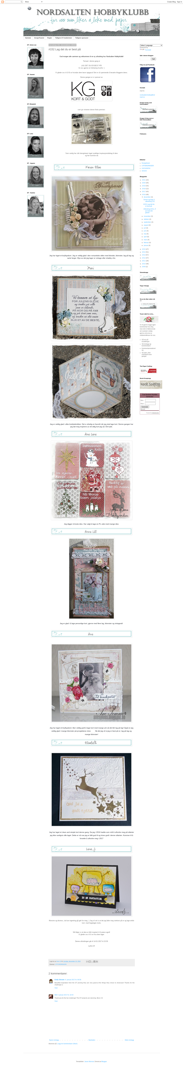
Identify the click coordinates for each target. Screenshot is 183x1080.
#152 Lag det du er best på (148, 205)
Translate (148, 50)
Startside (28, 38)
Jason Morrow (89, 1061)
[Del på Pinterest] (97, 961)
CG (56, 995)
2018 (144, 189)
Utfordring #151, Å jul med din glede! (149, 211)
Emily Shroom (59, 980)
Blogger (104, 1061)
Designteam (146, 163)
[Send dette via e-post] (87, 961)
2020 (144, 183)
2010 (144, 264)
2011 (144, 261)
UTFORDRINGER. (61, 964)
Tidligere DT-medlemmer (63, 38)
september (147, 222)
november (147, 216)
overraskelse (146, 168)
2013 (144, 255)
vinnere (144, 171)
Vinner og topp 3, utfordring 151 (149, 200)
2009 (144, 267)
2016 (144, 194)
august (146, 225)
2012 (144, 258)
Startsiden (91, 1040)
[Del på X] (92, 961)
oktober (146, 219)
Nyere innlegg (54, 1040)
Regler (49, 38)
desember (147, 197)
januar (146, 245)
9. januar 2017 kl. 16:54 (65, 995)
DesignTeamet (39, 38)
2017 (144, 191)
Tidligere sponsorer (81, 38)
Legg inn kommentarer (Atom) (67, 1044)
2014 (144, 252)
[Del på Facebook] (94, 961)
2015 (144, 249)
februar (146, 242)
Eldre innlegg (129, 1040)
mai (145, 234)
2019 (144, 186)
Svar (56, 988)
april (145, 237)
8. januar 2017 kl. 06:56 (73, 980)
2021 (144, 180)
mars (146, 240)
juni (145, 231)
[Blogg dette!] (90, 961)
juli (145, 228)
